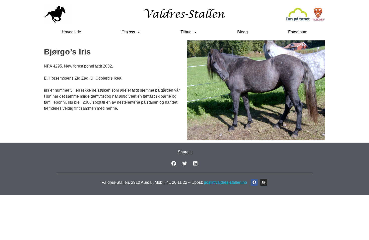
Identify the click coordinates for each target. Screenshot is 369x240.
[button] (173, 163)
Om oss (128, 32)
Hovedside (71, 32)
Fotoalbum (297, 32)
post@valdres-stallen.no (225, 182)
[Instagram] (263, 182)
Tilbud (186, 32)
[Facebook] (254, 182)
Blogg (242, 32)
